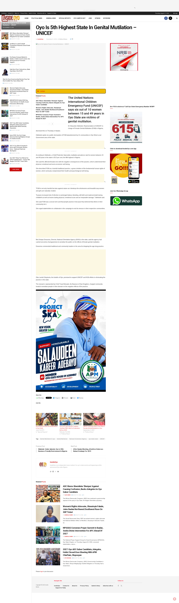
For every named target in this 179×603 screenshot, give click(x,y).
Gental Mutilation (62, 439)
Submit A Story (32, 13)
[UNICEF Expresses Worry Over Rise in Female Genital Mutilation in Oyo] (94, 419)
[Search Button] (177, 18)
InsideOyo (4, 13)
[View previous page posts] (49, 124)
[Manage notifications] (174, 598)
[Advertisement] (89, 4)
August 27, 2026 (76, 495)
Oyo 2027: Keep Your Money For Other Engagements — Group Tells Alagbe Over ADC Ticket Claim (20, 159)
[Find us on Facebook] (166, 18)
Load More (15, 169)
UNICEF (102, 439)
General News (51, 18)
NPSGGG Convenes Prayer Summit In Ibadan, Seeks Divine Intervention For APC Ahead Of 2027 (50, 116)
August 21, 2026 (79, 536)
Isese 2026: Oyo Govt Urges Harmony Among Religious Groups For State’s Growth (20, 136)
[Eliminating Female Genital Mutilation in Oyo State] (47, 419)
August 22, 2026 (79, 515)
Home (26, 18)
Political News (36, 18)
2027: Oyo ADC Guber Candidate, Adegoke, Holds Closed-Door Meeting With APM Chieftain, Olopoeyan (82, 552)
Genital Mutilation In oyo (47, 439)
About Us (17, 13)
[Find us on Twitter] (170, 18)
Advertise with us (41, 13)
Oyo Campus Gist (79, 18)
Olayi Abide (67, 495)
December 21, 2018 (51, 39)
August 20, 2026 (77, 558)
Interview (106, 18)
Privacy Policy (24, 13)
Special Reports (65, 18)
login (41, 571)
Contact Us (11, 13)
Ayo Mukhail (68, 558)
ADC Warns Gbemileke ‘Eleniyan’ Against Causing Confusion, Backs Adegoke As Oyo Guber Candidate (20, 34)
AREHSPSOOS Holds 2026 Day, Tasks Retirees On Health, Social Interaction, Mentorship (19, 101)
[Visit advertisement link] (71, 341)
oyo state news (93, 439)
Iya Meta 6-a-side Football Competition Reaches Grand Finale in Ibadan (20, 45)
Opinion (97, 18)
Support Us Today (51, 13)
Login (176, 13)
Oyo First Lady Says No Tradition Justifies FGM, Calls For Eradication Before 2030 (70, 428)
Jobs (90, 18)
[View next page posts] (52, 124)
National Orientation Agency (78, 439)
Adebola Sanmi (69, 515)
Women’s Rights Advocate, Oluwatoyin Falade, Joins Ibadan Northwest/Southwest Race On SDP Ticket (50, 110)
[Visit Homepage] (10, 18)
